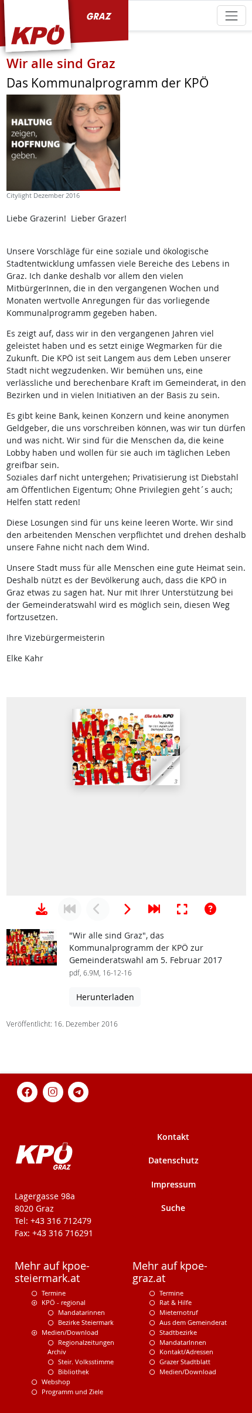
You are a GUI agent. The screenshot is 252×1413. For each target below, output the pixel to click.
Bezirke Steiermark (86, 1322)
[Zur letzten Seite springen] (154, 909)
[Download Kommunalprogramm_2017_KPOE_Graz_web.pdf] (41, 909)
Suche (173, 1207)
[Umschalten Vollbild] (182, 909)
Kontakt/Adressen (186, 1351)
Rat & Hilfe (175, 1302)
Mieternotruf (178, 1312)
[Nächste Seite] (126, 909)
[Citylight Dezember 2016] (63, 143)
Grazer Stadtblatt (184, 1361)
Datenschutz (173, 1160)
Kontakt (173, 1136)
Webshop (56, 1381)
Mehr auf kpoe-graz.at (169, 1272)
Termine (54, 1292)
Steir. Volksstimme (86, 1361)
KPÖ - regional (64, 1302)
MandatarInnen (182, 1342)
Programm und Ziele (72, 1391)
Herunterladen (105, 996)
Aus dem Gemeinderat (193, 1322)
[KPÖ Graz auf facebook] (27, 1090)
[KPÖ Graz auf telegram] (78, 1090)
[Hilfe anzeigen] (210, 909)
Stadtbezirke (178, 1332)
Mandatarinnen (81, 1312)
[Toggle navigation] (231, 15)
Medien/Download (70, 1332)
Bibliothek (73, 1371)
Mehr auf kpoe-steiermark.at (52, 1272)
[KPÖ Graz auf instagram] (53, 1090)
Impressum (173, 1184)
